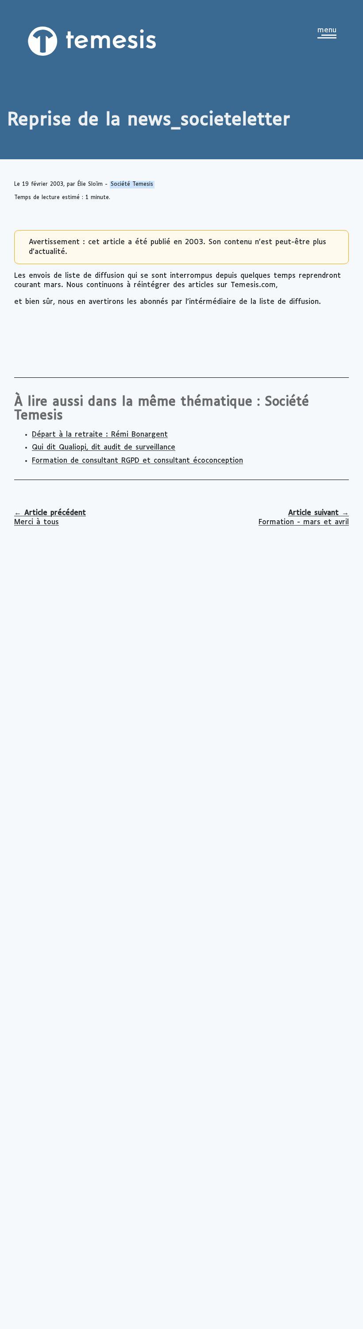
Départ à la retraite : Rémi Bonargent (100, 434)
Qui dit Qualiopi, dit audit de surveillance (103, 447)
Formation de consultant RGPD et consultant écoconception (137, 461)
